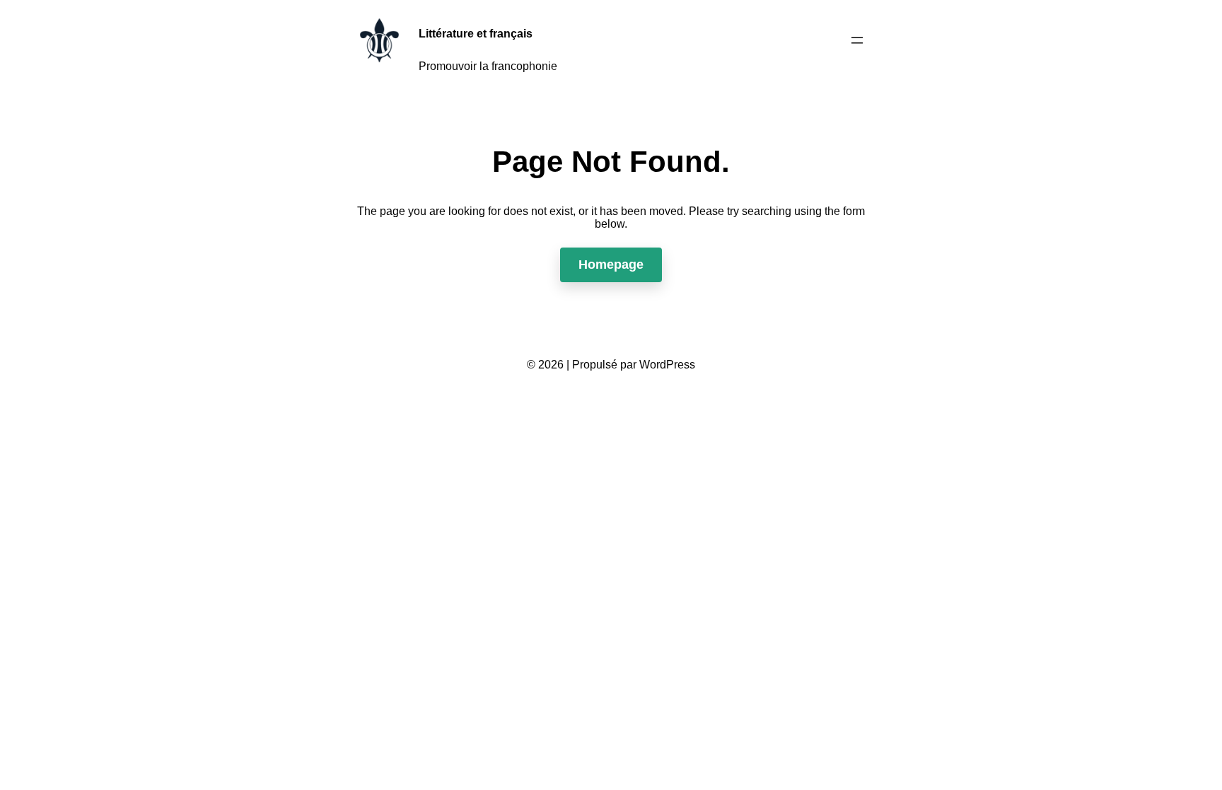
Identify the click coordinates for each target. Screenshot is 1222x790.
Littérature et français (476, 34)
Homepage (611, 264)
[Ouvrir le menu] (857, 40)
